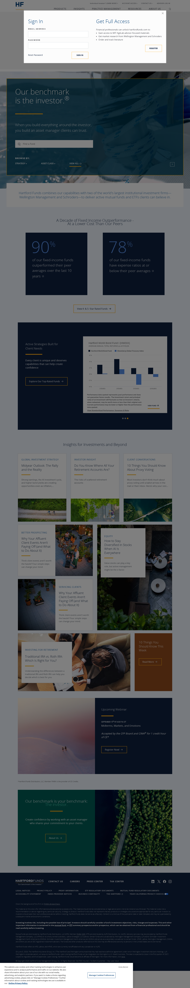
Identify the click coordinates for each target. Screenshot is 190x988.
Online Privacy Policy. (18, 983)
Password (34, 40)
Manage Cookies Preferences (101, 975)
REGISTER (153, 48)
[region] (66, 975)
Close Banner (123, 967)
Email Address (37, 29)
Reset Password (35, 55)
